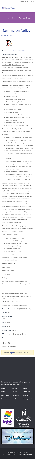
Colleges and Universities (18, 51)
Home (8, 18)
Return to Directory (6, 35)
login (12, 352)
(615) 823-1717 (29, 2)
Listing (14, 18)
